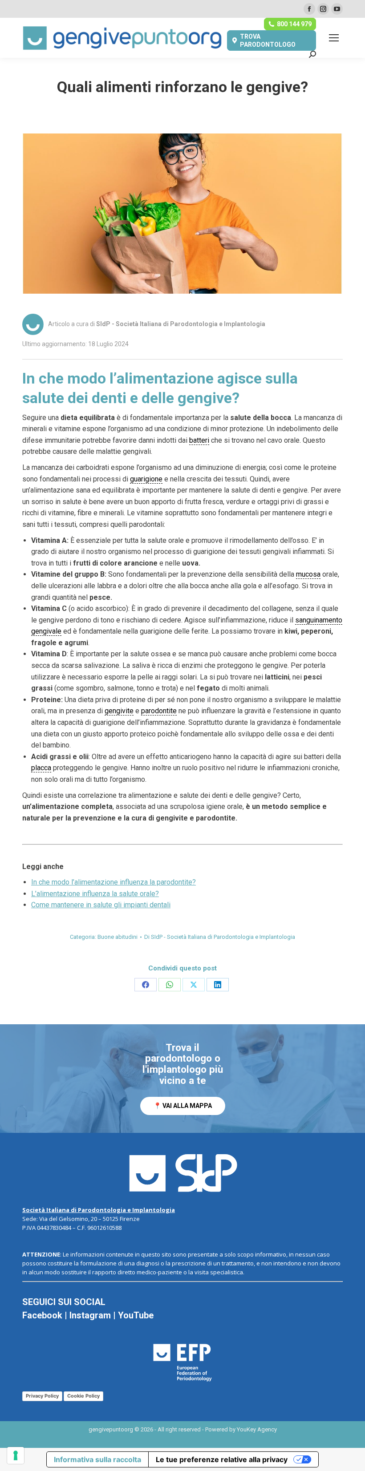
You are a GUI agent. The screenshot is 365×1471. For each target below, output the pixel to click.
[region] (182, 1078)
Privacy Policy (42, 1396)
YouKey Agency (257, 1429)
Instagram (90, 1315)
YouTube (136, 1315)
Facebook (42, 1315)
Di (219, 937)
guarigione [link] (146, 479)
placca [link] (41, 768)
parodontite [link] (159, 711)
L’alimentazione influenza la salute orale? (95, 893)
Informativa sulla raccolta (97, 1459)
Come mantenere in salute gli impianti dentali (100, 905)
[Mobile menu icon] (334, 38)
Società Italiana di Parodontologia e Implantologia (98, 1210)
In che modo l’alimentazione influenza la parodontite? (113, 882)
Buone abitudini (117, 937)
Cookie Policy (83, 1396)
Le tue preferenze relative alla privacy (222, 1459)
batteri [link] (199, 440)
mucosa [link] (308, 574)
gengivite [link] (119, 711)
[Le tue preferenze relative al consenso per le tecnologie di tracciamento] (15, 1455)
